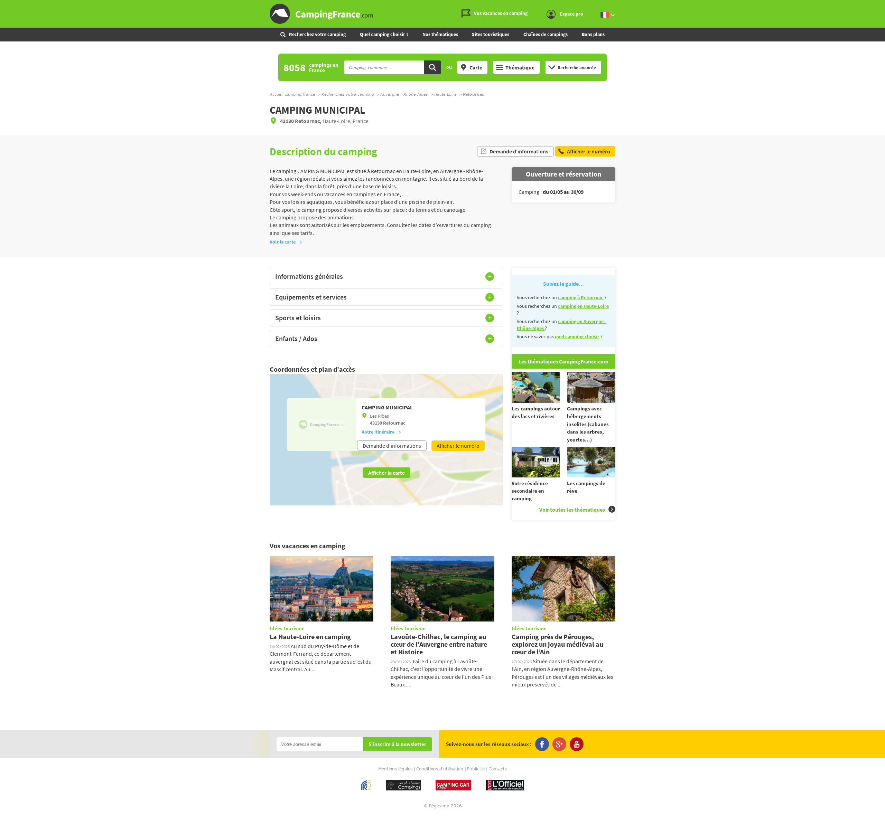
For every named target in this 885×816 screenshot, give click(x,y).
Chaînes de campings (545, 34)
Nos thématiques (440, 34)
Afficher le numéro (458, 445)
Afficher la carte (386, 472)
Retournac (394, 423)
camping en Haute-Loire (583, 306)
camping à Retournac (581, 297)
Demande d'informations (519, 151)
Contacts (497, 769)
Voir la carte (283, 242)
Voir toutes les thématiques (572, 509)
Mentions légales (395, 769)
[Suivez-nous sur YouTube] (577, 744)
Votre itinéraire (378, 432)
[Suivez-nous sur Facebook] (542, 744)
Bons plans (593, 34)
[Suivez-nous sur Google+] (559, 744)
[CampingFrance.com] (442, 13)
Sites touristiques (490, 34)
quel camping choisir (577, 336)
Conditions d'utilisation (439, 769)
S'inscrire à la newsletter (397, 744)
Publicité (476, 769)
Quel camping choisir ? (384, 34)
